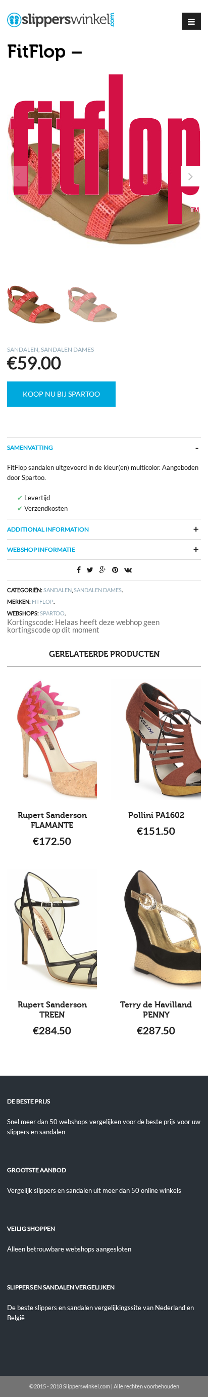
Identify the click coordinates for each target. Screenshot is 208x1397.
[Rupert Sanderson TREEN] (52, 929)
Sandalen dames (67, 349)
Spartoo (52, 613)
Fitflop (43, 601)
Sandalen (22, 349)
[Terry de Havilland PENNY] (156, 929)
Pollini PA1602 (156, 815)
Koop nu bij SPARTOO (61, 394)
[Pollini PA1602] (156, 739)
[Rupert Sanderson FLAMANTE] (52, 739)
